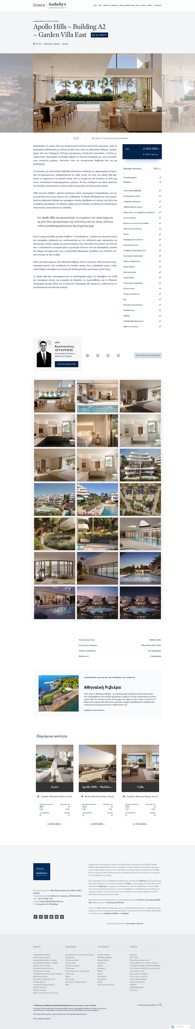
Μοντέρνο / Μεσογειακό (75, 982)
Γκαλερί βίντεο (39, 982)
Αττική (38, 44)
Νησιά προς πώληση (41, 966)
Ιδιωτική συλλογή (40, 976)
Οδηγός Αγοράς (40, 990)
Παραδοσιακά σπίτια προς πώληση (47, 974)
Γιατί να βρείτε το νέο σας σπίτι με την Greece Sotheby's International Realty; (145, 964)
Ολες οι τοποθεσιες (106, 985)
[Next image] (85, 138)
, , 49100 (64, 896)
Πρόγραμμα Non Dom (115, 902)
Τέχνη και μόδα (72, 960)
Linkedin (115, 913)
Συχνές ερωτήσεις (137, 982)
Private (106, 5)
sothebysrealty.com (137, 987)
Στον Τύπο (134, 957)
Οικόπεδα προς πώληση (43, 968)
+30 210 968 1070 (45, 899)
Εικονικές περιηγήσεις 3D (44, 979)
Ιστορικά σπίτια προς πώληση (45, 963)
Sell (100, 5)
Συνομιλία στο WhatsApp (47, 904)
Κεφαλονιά (102, 979)
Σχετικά (133, 955)
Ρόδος (100, 971)
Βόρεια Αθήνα (103, 960)
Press (143, 5)
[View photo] (97, 93)
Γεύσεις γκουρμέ (72, 966)
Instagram (125, 913)
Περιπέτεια (70, 957)
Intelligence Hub (127, 5)
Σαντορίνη (102, 976)
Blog (138, 5)
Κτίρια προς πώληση (41, 971)
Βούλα (65, 44)
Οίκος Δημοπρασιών (138, 979)
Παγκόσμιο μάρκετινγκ (140, 960)
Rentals (114, 5)
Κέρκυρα (102, 886)
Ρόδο (128, 883)
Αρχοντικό (69, 979)
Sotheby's (133, 985)
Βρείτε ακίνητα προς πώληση (45, 993)
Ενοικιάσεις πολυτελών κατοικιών (79, 955)
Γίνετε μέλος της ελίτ (139, 976)
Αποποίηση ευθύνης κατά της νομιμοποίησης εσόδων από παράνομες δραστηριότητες (60, 1014)
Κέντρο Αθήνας (104, 955)
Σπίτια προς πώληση (41, 957)
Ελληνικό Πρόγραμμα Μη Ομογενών (83, 283)
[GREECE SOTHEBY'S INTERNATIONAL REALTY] (49, 5)
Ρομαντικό (69, 968)
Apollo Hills (54, 146)
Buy (95, 5)
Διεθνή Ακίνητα (39, 987)
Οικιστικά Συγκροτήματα (43, 985)
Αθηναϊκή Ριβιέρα (52, 44)
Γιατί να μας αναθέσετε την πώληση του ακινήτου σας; (145, 969)
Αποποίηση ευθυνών (134, 923)
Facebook (107, 913)
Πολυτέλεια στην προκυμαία (77, 971)
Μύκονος (102, 963)
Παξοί (100, 982)
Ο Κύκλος (134, 990)
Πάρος (100, 966)
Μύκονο (143, 881)
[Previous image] (67, 138)
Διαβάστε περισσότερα (94, 710)
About (150, 5)
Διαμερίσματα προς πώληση (46, 21)
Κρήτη (100, 974)
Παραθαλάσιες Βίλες (42, 955)
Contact (158, 5)
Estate (67, 976)
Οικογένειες (70, 963)
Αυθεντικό (69, 974)
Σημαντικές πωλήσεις (139, 974)
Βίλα (67, 985)
